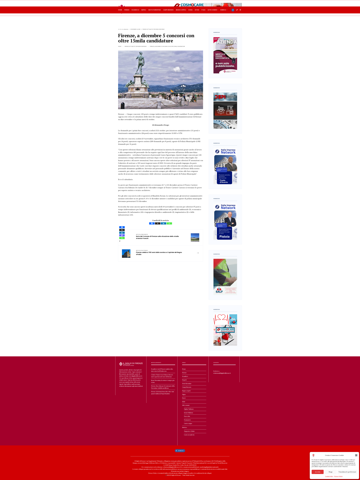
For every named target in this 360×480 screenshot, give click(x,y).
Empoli (143, 10)
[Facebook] (232, 10)
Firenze (126, 10)
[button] (356, 455)
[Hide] (120, 241)
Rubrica (223, 10)
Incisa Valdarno (188, 412)
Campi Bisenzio (168, 10)
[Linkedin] (163, 223)
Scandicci (135, 10)
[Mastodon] (122, 235)
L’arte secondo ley (189, 435)
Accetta (317, 472)
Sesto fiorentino (154, 10)
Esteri (197, 10)
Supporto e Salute (189, 431)
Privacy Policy (338, 476)
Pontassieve (187, 420)
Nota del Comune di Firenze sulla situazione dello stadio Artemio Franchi (157, 237)
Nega (330, 472)
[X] (157, 223)
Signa (190, 10)
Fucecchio (187, 416)
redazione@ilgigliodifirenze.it (222, 373)
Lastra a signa (188, 423)
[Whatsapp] (169, 223)
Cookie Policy (329, 476)
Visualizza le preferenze (347, 472)
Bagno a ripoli (181, 10)
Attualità (150, 29)
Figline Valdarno (189, 409)
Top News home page (159, 29)
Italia (203, 10)
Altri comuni (212, 10)
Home (120, 10)
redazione (125, 29)
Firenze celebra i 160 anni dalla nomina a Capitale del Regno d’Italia (159, 253)
